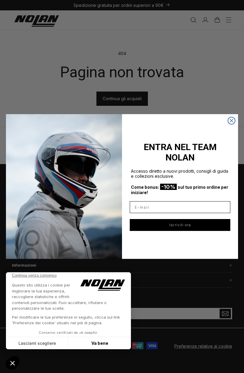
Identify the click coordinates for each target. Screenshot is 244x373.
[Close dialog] (231, 120)
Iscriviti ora (180, 225)
